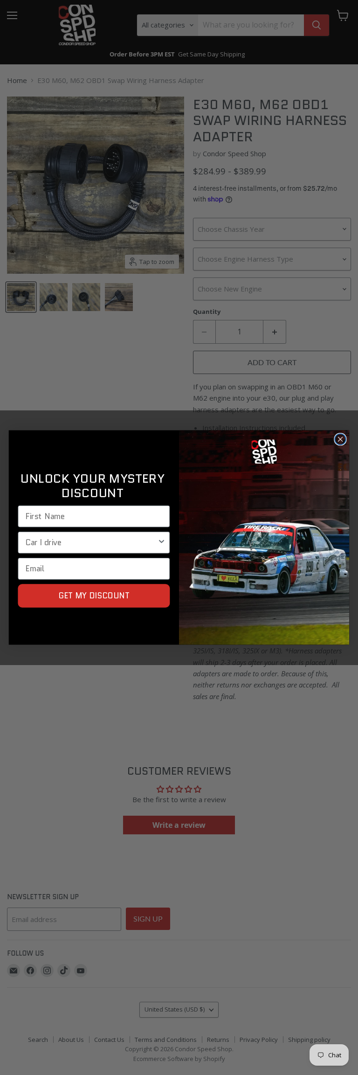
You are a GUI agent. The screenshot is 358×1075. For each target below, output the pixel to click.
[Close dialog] (340, 439)
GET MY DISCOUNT (94, 595)
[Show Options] (161, 542)
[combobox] (91, 542)
